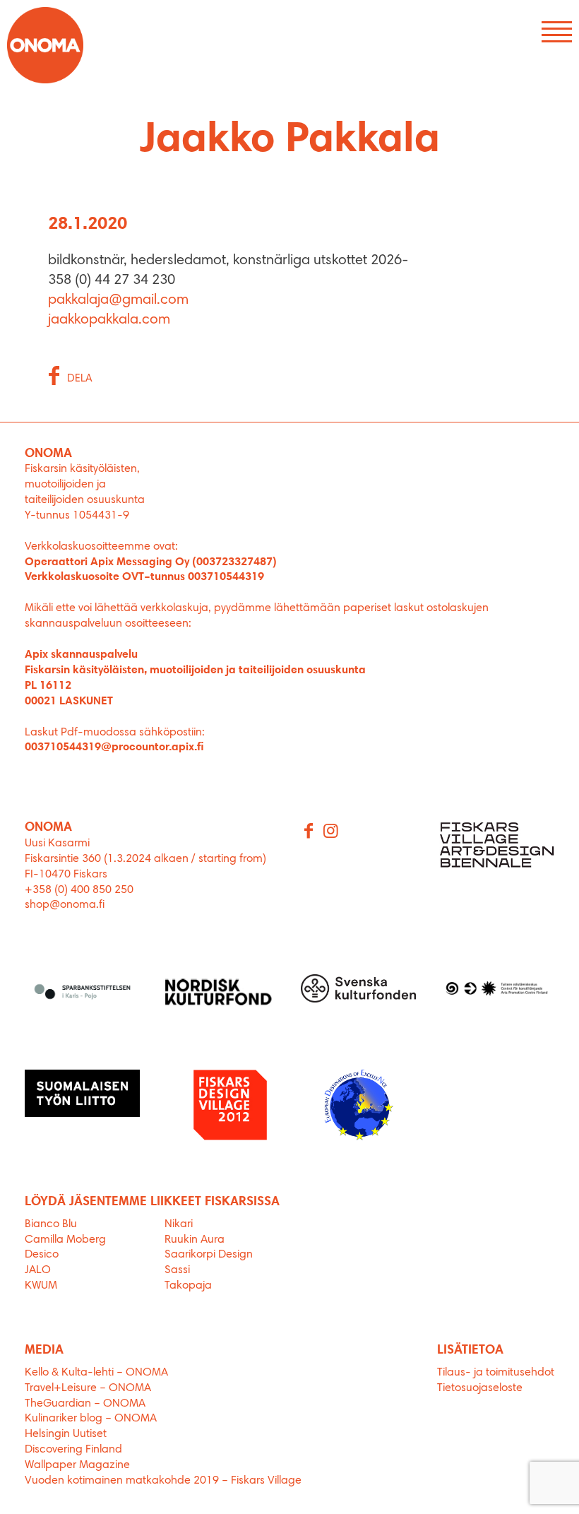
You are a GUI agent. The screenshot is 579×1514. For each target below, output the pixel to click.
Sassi (179, 1270)
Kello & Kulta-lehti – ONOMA (96, 1372)
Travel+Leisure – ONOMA (88, 1388)
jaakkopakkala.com (109, 320)
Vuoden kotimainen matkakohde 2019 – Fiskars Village (163, 1480)
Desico (42, 1254)
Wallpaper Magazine (77, 1465)
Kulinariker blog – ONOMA (91, 1418)
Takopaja (188, 1285)
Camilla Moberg (65, 1240)
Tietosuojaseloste (480, 1388)
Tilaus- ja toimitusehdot (495, 1372)
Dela (79, 379)
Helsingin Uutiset (66, 1434)
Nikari (179, 1224)
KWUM (41, 1285)
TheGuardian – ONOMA (85, 1403)
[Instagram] (332, 832)
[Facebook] (309, 832)
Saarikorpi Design (209, 1254)
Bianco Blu (51, 1224)
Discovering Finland (73, 1449)
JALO (38, 1270)
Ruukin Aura (195, 1240)
